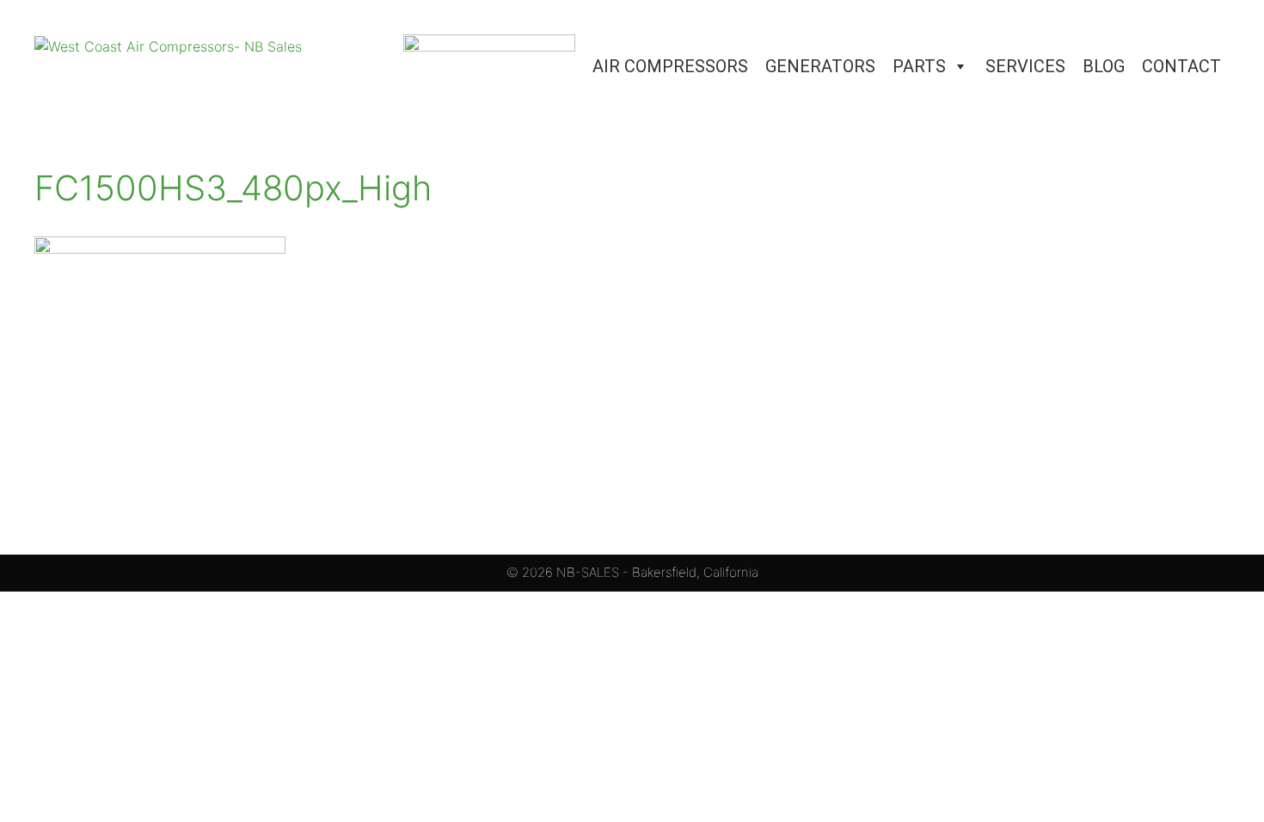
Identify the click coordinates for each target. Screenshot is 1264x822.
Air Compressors (670, 66)
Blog (1104, 66)
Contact (1181, 66)
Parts (919, 66)
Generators (820, 66)
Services (1025, 66)
